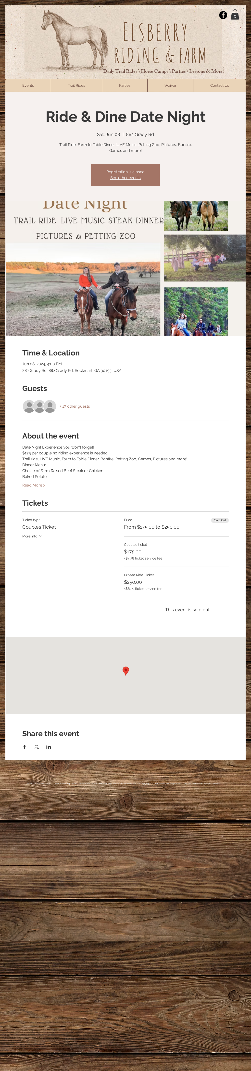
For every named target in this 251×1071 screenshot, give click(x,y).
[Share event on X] (36, 747)
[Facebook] (223, 15)
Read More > (33, 485)
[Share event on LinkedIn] (48, 747)
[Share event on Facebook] (24, 747)
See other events (125, 177)
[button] (235, 14)
